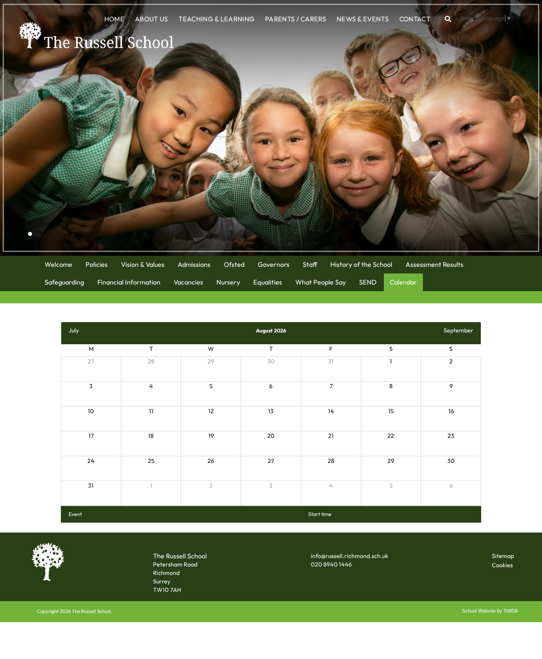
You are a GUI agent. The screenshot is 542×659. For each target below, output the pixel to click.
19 (211, 435)
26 (211, 460)
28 (151, 361)
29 (211, 361)
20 (271, 435)
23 (451, 435)
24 (90, 460)
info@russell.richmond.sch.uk (349, 555)
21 (331, 435)
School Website (479, 611)
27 (91, 361)
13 (271, 411)
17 (91, 435)
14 (331, 411)
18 (151, 435)
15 (391, 411)
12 (211, 411)
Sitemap (503, 555)
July (74, 330)
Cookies (502, 565)
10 (91, 411)
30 (271, 361)
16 (451, 411)
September (458, 330)
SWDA (511, 611)
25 (151, 460)
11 (151, 411)
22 (391, 435)
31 (331, 361)
